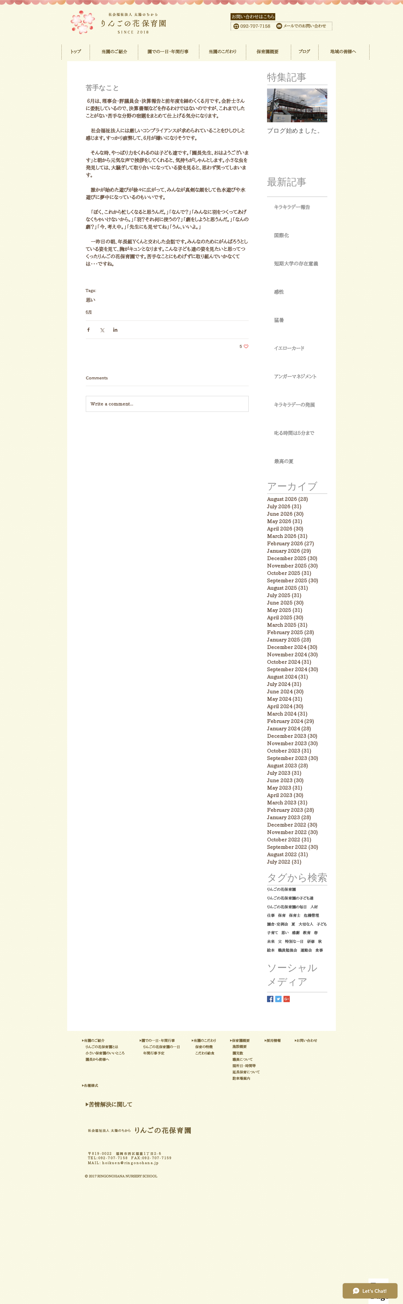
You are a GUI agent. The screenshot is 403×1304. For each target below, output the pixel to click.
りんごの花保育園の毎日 (287, 907)
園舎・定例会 (277, 924)
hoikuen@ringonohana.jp (130, 1162)
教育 (307, 933)
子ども (322, 924)
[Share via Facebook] (88, 329)
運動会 (306, 950)
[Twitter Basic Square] (278, 999)
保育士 (294, 915)
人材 (314, 907)
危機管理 (311, 915)
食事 (319, 950)
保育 (282, 915)
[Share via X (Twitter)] (101, 329)
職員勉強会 (287, 950)
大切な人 (306, 924)
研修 (311, 941)
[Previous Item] (275, 105)
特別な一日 (294, 941)
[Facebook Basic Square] (270, 999)
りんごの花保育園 (281, 889)
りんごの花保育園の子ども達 (290, 898)
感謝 (296, 933)
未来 (271, 941)
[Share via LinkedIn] (115, 329)
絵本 (271, 950)
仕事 (271, 915)
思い (90, 299)
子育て (272, 933)
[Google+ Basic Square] (286, 999)
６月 (89, 312)
